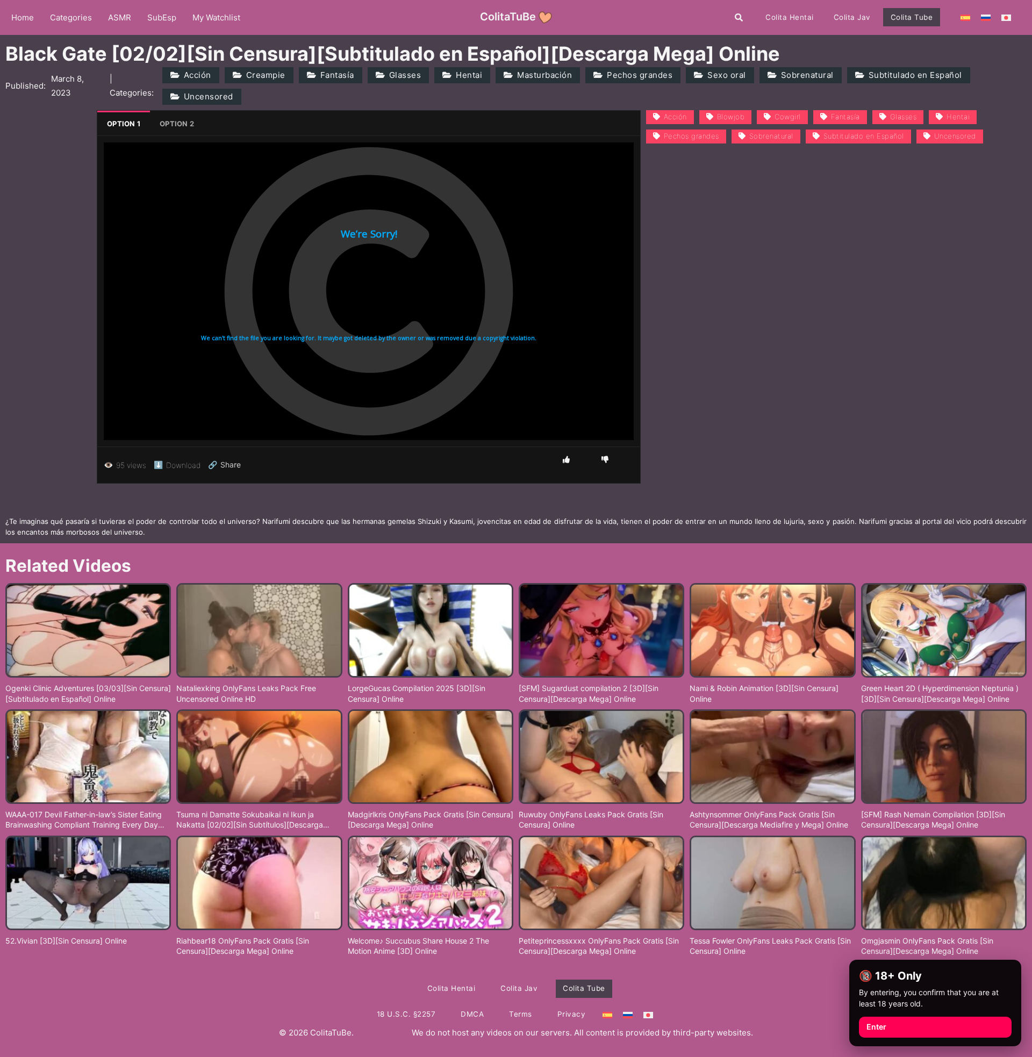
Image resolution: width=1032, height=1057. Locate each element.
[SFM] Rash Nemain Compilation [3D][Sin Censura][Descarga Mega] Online (933, 820)
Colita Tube (912, 17)
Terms (520, 1014)
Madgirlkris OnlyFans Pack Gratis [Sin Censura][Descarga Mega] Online (430, 820)
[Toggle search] (739, 17)
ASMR (119, 17)
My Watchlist (216, 17)
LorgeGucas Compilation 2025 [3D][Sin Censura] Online (416, 693)
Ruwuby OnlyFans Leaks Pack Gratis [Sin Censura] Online (591, 820)
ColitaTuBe (508, 16)
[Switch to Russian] (986, 17)
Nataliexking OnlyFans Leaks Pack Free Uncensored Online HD (246, 693)
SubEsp (161, 17)
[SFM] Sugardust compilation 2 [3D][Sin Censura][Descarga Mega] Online (588, 693)
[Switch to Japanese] (1006, 17)
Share (224, 465)
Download (177, 464)
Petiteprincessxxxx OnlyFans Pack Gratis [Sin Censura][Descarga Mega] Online (599, 946)
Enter (876, 1026)
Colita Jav (852, 17)
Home (22, 17)
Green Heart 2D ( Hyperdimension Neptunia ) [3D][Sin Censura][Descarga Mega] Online (940, 693)
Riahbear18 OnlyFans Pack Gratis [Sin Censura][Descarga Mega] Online (242, 946)
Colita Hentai (789, 17)
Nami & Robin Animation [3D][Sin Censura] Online (764, 693)
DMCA (472, 1014)
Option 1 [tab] (123, 123)
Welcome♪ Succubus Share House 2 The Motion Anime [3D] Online (418, 946)
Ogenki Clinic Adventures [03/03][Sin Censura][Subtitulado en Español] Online (88, 693)
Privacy (571, 1014)
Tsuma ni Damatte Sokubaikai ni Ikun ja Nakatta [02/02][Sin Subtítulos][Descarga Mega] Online (249, 820)
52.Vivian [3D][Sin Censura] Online (66, 940)
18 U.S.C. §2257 (406, 1014)
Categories (71, 17)
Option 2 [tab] (177, 123)
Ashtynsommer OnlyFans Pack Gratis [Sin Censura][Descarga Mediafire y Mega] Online (769, 820)
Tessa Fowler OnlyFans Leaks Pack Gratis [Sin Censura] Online (770, 946)
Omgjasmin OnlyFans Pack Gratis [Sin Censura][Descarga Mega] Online (927, 946)
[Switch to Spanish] (965, 17)
